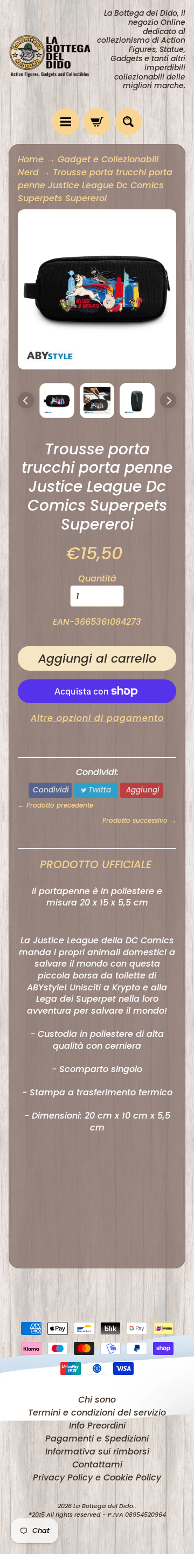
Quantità (97, 578)
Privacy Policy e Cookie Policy (97, 1477)
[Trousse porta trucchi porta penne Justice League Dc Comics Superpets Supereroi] (56, 400)
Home (31, 159)
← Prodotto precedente (55, 805)
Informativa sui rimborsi (97, 1451)
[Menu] (65, 121)
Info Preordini (97, 1425)
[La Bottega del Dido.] (53, 54)
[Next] (168, 400)
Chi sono (97, 1399)
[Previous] (26, 400)
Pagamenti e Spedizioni (97, 1438)
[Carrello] (97, 121)
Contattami (97, 1464)
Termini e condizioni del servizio (97, 1412)
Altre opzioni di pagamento (97, 718)
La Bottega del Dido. (104, 1506)
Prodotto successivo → (139, 820)
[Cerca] (128, 121)
